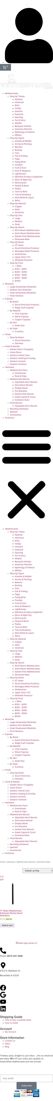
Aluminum (19, 212)
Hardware (9, 367)
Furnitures (9, 417)
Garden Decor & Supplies (21, 349)
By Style (14, 328)
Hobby (18, 108)
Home (2, 862)
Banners (18, 147)
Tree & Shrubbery (23, 194)
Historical (19, 102)
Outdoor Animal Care (20, 355)
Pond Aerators (16, 295)
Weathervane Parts (18, 370)
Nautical (18, 99)
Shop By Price (16, 263)
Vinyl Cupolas (21, 313)
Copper (18, 206)
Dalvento (19, 343)
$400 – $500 (21, 278)
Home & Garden (12, 346)
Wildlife (18, 123)
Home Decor (16, 352)
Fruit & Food (20, 168)
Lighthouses (20, 173)
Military (18, 135)
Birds (17, 105)
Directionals (20, 373)
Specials (14, 412)
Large (17, 218)
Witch (17, 200)
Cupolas (9, 298)
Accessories (15, 414)
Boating (18, 150)
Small (17, 224)
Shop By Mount (17, 227)
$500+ (18, 281)
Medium (18, 221)
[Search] (25, 5)
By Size (13, 322)
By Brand (14, 301)
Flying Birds (20, 162)
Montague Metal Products (27, 251)
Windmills (9, 284)
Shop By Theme (17, 96)
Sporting (19, 117)
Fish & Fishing (21, 156)
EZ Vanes (19, 245)
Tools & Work (21, 191)
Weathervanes (11, 93)
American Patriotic (23, 129)
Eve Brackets (21, 391)
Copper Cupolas (22, 319)
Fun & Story (20, 120)
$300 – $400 (21, 275)
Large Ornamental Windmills (23, 287)
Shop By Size (16, 215)
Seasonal (19, 114)
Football (18, 165)
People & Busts (22, 185)
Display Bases (21, 388)
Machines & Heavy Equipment (29, 176)
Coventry (19, 331)
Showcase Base (22, 239)
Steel (17, 209)
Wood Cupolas (21, 316)
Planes (18, 188)
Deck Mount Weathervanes (27, 233)
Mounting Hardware (19, 409)
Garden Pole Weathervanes (27, 236)
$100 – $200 (20, 269)
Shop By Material (18, 203)
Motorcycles (20, 182)
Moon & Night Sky (23, 179)
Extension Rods (22, 400)
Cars (17, 153)
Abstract (19, 111)
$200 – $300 (21, 272)
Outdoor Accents (18, 361)
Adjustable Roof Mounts (26, 382)
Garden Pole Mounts (24, 394)
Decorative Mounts (24, 385)
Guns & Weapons (22, 170)
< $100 (18, 266)
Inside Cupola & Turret (25, 397)
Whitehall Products (23, 260)
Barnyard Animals (23, 126)
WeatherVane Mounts (20, 379)
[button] (26, 473)
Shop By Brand (17, 242)
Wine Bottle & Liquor (24, 197)
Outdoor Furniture (18, 364)
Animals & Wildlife (23, 141)
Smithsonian (20, 254)
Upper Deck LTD (22, 257)
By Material (15, 310)
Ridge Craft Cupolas (24, 307)
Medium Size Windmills (20, 290)
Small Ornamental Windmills (23, 292)
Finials (8, 334)
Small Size (19, 325)
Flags (17, 159)
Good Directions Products (27, 248)
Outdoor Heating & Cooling (22, 358)
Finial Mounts (16, 403)
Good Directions (22, 340)
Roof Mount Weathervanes (27, 230)
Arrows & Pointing (23, 144)
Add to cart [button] (7, 925)
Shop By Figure (17, 138)
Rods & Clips (21, 376)
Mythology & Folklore (25, 132)
